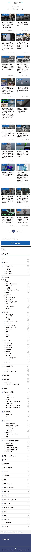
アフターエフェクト (16, 456)
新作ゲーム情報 (16, 507)
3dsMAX (17, 349)
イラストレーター (17, 397)
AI (16, 258)
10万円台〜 (17, 269)
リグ (17, 304)
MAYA (16, 312)
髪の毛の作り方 (17, 423)
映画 (16, 515)
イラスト (16, 495)
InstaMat (17, 395)
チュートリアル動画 (17, 302)
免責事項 (6, 539)
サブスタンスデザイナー (17, 407)
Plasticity (17, 343)
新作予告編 (17, 414)
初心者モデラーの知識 (17, 426)
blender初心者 (17, 306)
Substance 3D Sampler (17, 401)
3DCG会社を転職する (17, 447)
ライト (17, 281)
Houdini (17, 360)
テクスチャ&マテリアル (17, 290)
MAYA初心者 (17, 315)
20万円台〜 (17, 271)
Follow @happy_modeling (9, 239)
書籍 (16, 479)
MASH (17, 336)
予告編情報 (16, 411)
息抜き (16, 511)
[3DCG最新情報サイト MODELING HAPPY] (15, 2)
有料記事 (16, 463)
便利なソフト (16, 483)
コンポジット (17, 300)
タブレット (16, 262)
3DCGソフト (16, 340)
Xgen (17, 334)
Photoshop (17, 403)
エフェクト (17, 292)
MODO (17, 351)
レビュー (16, 519)
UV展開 (17, 288)
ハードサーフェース (17, 428)
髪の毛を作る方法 (17, 327)
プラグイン (17, 329)
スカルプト (17, 308)
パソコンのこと (16, 266)
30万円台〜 (17, 273)
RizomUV (17, 345)
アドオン (8, 294)
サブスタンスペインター (17, 405)
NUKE (17, 362)
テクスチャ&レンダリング (17, 321)
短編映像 (16, 475)
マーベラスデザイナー (17, 358)
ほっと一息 (16, 503)
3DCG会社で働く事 (17, 450)
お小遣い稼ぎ (17, 443)
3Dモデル (17, 382)
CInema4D (17, 347)
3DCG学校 (17, 452)
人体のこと (17, 432)
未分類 (16, 526)
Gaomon (17, 522)
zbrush (17, 356)
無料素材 (16, 379)
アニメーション (17, 297)
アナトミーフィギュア (17, 434)
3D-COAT (17, 353)
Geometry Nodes (17, 283)
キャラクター (17, 430)
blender (6, 277)
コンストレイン (17, 325)
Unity (17, 369)
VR (16, 460)
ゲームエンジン (16, 366)
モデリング (17, 285)
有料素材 (16, 375)
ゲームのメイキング (16, 499)
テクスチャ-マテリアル (17, 384)
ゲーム (17, 416)
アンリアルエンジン (17, 371)
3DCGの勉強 (17, 445)
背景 (17, 436)
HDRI (16, 388)
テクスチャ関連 (16, 392)
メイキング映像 (16, 487)
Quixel (17, 399)
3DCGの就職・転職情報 (16, 440)
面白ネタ (16, 491)
